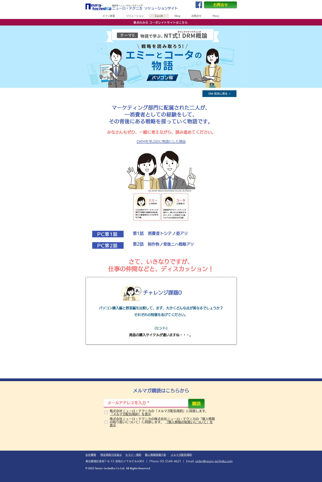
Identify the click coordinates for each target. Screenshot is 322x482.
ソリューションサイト (161, 8)
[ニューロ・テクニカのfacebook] (199, 5)
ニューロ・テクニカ (127, 8)
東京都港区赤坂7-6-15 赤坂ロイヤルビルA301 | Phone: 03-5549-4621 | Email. (159, 461)
